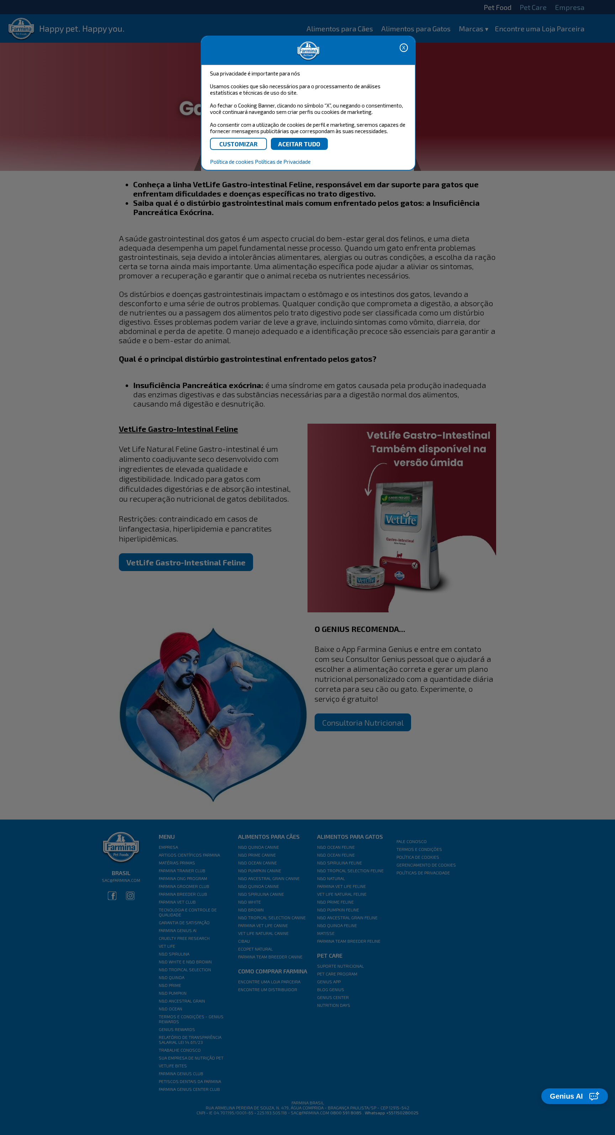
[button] (574, 1096)
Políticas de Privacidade (283, 161)
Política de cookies (232, 161)
